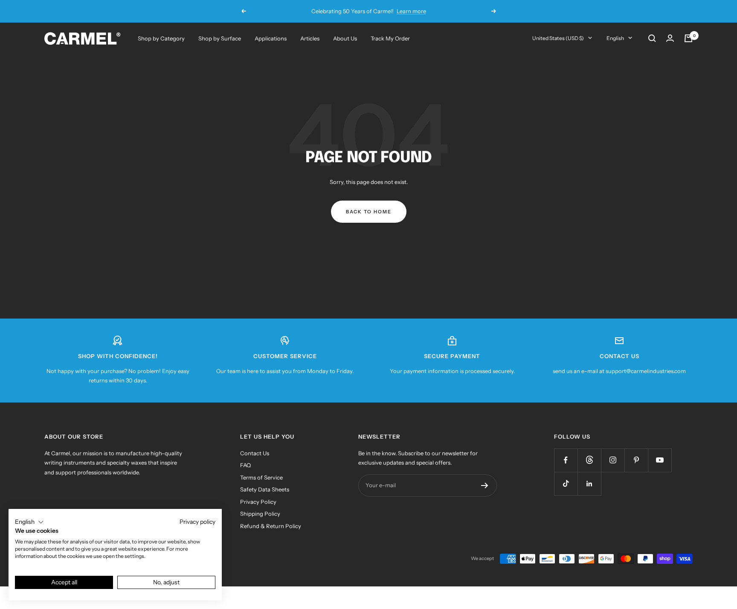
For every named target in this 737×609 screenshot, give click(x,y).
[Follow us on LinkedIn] (589, 483)
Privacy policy (197, 521)
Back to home (369, 212)
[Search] (652, 38)
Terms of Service (261, 477)
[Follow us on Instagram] (612, 460)
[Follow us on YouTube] (659, 460)
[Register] (484, 485)
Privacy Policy (258, 501)
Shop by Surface (219, 38)
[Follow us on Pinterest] (636, 460)
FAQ (245, 465)
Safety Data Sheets (264, 489)
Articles (309, 38)
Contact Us (254, 453)
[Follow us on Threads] (589, 460)
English (615, 38)
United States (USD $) (558, 38)
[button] (29, 522)
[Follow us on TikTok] (565, 483)
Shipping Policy (260, 513)
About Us (345, 38)
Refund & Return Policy (270, 526)
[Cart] (688, 38)
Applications (271, 38)
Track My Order (390, 38)
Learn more (411, 11)
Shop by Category (161, 38)
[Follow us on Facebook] (565, 460)
